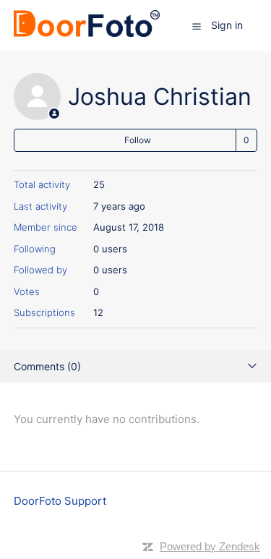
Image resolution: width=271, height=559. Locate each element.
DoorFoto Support (60, 501)
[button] (196, 26)
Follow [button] (137, 140)
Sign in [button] (227, 25)
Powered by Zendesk (210, 546)
